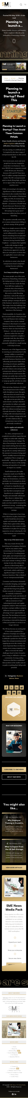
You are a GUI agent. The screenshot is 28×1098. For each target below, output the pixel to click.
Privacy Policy (14, 1074)
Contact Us (15, 1066)
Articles (13, 78)
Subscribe (13, 1068)
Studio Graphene (9, 143)
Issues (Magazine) (13, 1053)
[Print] (19, 693)
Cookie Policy (14, 1076)
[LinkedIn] (16, 687)
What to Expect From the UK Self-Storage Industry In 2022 (14, 848)
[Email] (14, 693)
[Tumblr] (9, 693)
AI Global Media (21, 1085)
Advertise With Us (14, 1057)
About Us (14, 1049)
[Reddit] (22, 687)
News (17, 678)
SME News (13, 1085)
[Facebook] (6, 687)
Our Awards (14, 1055)
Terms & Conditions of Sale (14, 1072)
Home (6, 78)
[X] (11, 687)
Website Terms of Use (15, 1070)
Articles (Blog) (13, 1051)
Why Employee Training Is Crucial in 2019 (14, 821)
